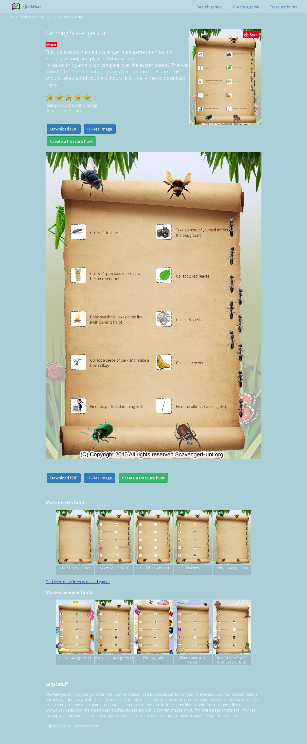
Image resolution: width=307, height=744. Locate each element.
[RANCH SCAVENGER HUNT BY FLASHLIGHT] (232, 627)
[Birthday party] (153, 627)
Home (14, 16)
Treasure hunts (283, 7)
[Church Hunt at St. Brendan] (193, 627)
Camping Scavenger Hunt (75, 16)
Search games (209, 7)
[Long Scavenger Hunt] (232, 538)
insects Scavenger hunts (38, 16)
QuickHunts (33, 6)
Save (254, 34)
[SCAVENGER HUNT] (114, 538)
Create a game (246, 7)
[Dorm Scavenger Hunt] (75, 627)
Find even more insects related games (78, 581)
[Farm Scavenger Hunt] (75, 538)
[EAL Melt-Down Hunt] (153, 538)
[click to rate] (50, 97)
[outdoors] (193, 538)
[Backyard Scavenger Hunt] (114, 627)
